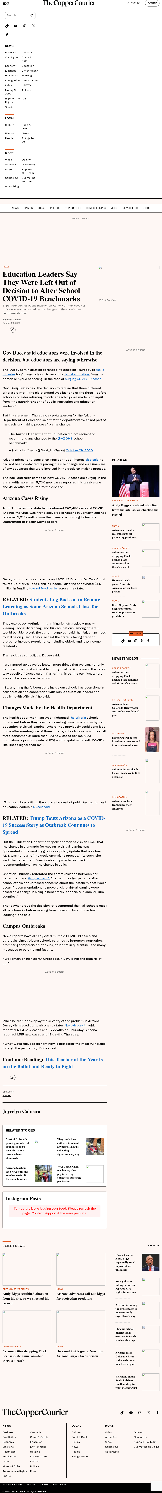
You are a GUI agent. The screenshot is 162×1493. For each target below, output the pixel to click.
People (9, 138)
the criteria (78, 717)
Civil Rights (11, 57)
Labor (8, 85)
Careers (44, 1484)
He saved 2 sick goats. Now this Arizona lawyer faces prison (124, 585)
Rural (25, 99)
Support (31, 1484)
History (9, 133)
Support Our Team (145, 1442)
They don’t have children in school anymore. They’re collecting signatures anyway (68, 1146)
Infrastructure (30, 80)
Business (10, 53)
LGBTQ (26, 85)
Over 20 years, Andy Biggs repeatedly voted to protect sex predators (124, 610)
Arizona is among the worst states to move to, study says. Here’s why (126, 1310)
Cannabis (27, 53)
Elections (10, 71)
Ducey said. (42, 807)
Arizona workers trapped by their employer (122, 804)
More (109, 1425)
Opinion (26, 160)
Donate (152, 3)
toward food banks (43, 588)
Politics (26, 90)
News (25, 133)
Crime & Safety (121, 548)
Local (41, 207)
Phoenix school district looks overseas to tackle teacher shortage (125, 1334)
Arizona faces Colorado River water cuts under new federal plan (125, 709)
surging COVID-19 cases (83, 379)
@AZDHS (65, 438)
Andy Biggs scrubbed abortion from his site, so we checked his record (135, 509)
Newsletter (28, 165)
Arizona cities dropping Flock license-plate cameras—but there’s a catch (121, 559)
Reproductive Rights (125, 500)
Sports (9, 107)
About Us (10, 165)
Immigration (12, 80)
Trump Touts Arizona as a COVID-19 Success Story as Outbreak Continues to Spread (54, 824)
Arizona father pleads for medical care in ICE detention (126, 773)
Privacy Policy (60, 1484)
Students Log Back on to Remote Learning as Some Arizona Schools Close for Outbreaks (51, 606)
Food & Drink (80, 1437)
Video (8, 160)
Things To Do (73, 207)
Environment (30, 71)
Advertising (12, 186)
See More (153, 1246)
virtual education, (77, 374)
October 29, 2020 (79, 450)
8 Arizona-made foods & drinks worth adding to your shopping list (126, 1382)
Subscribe (134, 3)
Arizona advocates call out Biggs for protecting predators (124, 533)
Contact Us (11, 178)
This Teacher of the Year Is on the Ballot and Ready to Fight (53, 1063)
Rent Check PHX (96, 207)
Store (8, 170)
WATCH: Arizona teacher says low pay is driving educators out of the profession (69, 1173)
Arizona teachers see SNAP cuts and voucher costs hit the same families (17, 1173)
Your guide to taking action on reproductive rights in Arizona (125, 1286)
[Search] (32, 15)
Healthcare (11, 76)
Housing (27, 76)
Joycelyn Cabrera (12, 319)
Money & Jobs (11, 1466)
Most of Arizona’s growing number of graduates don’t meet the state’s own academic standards (17, 1148)
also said (92, 459)
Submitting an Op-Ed (146, 1447)
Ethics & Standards (12, 1484)
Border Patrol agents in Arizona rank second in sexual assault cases (126, 741)
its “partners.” (39, 878)
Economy (11, 66)
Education (28, 66)
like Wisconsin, (76, 1025)
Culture (9, 125)
